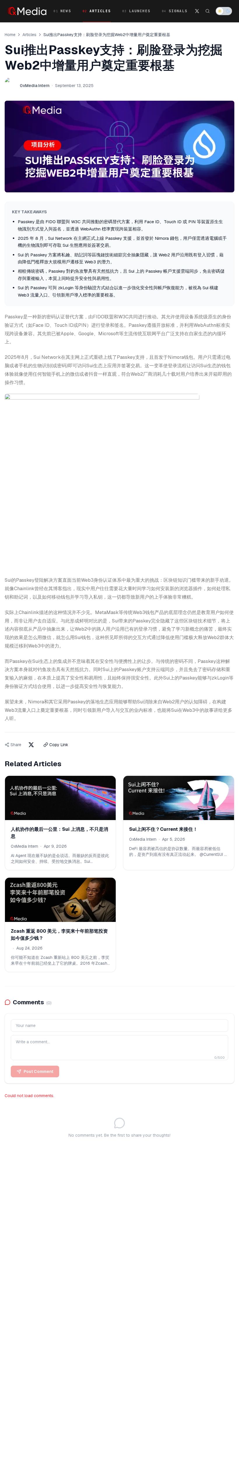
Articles (29, 34)
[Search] (207, 11)
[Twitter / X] (197, 11)
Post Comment (38, 1071)
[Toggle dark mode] (224, 11)
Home (10, 34)
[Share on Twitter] (31, 744)
